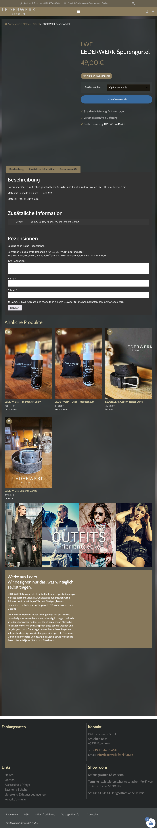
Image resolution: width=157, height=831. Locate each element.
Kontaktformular (15, 799)
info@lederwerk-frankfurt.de (115, 755)
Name (12, 278)
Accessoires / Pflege (20, 24)
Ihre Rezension (17, 261)
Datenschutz (93, 814)
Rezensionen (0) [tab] (68, 169)
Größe (88, 87)
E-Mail (12, 290)
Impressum (12, 814)
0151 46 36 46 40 (114, 124)
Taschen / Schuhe (16, 789)
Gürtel (36, 24)
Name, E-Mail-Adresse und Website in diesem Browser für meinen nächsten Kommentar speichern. (67, 302)
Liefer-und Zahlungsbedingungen (26, 794)
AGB (26, 814)
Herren (9, 775)
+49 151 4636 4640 (106, 750)
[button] (78, 11)
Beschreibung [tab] (16, 169)
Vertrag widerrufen (70, 814)
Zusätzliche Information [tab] (42, 169)
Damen (10, 780)
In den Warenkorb (116, 99)
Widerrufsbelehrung (45, 814)
